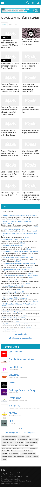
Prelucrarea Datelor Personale (9, 481)
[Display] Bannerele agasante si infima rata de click (30, 109)
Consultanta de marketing (9, 439)
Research (28, 456)
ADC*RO (13, 413)
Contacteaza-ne (15, 483)
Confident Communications (21, 359)
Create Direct (15, 398)
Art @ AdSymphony (9, 330)
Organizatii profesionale (15, 416)
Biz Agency (14, 374)
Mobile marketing (6, 448)
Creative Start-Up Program (9, 475)
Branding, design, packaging (22, 408)
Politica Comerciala (7, 479)
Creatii (10, 24)
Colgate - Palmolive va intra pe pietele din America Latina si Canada (9, 153)
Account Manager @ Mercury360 (13, 286)
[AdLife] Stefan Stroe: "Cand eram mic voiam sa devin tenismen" (30, 41)
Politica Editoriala (26, 477)
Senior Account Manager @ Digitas (14, 239)
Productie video (28, 451)
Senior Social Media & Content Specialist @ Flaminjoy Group (19, 234)
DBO (11, 421)
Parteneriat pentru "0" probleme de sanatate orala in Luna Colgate (8, 132)
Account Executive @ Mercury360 (13, 292)
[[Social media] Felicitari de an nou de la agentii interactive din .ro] (31, 57)
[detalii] (27, 219)
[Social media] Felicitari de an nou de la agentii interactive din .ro (30, 66)
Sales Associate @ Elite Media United (15, 298)
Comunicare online (13, 369)
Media (31, 445)
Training (4, 459)
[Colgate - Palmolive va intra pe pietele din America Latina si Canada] (10, 144)
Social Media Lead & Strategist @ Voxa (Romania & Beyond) (18, 305)
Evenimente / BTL (13, 377)
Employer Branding (7, 442)
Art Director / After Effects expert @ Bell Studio (18, 258)
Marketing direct (23, 377)
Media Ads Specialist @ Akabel (13, 312)
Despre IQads (5, 473)
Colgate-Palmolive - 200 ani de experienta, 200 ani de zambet (30, 153)
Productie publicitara (16, 451)
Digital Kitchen (15, 367)
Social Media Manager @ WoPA (13, 245)
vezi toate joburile (20, 334)
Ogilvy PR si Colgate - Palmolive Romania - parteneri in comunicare (30, 174)
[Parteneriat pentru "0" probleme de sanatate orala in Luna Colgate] (10, 123)
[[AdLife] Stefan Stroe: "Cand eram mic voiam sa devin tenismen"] (31, 33)
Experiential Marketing (31, 442)
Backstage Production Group (22, 390)
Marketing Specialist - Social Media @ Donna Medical (20, 215)
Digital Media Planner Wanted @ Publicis (16, 270)
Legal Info (17, 479)
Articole (4, 24)
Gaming (13, 423)
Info (16, 24)
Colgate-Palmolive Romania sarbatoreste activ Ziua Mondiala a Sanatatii (10, 174)
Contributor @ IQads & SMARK (10, 477)
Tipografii (35, 456)
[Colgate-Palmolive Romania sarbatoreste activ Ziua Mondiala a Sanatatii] (10, 165)
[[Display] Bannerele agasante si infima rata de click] (31, 100)
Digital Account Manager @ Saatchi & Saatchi (17, 324)
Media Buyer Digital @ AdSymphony (14, 318)
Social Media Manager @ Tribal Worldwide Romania (19, 263)
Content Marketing (22, 439)
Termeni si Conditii (25, 481)
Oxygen (12, 382)
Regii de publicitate (19, 456)
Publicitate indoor (13, 453)
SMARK (5, 37)
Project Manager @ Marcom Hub (13, 229)
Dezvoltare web (33, 439)
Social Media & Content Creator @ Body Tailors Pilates (20, 251)
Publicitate (11, 354)
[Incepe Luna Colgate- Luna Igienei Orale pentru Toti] (10, 185)
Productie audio (33, 448)
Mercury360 (14, 405)
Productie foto (5, 451)
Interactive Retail (12, 445)
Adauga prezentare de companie (22, 432)
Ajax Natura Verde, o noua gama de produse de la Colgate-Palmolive (10, 66)
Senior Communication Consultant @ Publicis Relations (20, 275)
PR (9, 361)
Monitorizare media (18, 448)
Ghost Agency (15, 351)
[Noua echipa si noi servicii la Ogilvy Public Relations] (31, 123)
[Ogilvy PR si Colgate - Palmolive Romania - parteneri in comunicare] (31, 165)
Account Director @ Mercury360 (13, 280)
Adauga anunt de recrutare (21, 338)
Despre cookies (5, 483)
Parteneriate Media (15, 473)
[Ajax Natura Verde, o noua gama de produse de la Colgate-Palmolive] (10, 57)
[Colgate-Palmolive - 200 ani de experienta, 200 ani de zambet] (31, 144)
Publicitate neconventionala (27, 453)
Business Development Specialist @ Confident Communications (16, 222)
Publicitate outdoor (7, 456)
